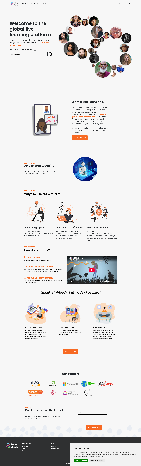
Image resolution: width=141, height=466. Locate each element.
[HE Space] (105, 384)
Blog (44, 3)
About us (25, 3)
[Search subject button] (51, 54)
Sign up (120, 3)
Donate (24, 453)
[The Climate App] (88, 383)
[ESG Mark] (88, 393)
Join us (24, 448)
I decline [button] (84, 460)
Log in (128, 3)
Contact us (25, 451)
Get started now (80, 138)
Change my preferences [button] (96, 460)
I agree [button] (77, 460)
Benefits (53, 446)
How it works (35, 3)
